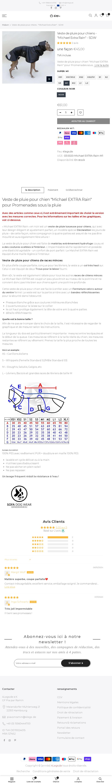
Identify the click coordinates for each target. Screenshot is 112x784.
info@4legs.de (67, 3)
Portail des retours (68, 727)
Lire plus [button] (10, 586)
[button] (64, 43)
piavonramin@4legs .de (21, 717)
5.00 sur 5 (61, 527)
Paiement (53, 190)
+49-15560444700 (48, 3)
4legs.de (68, 151)
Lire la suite (101, 65)
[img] (12, 567)
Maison (5, 25)
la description (32, 190)
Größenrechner (74, 190)
